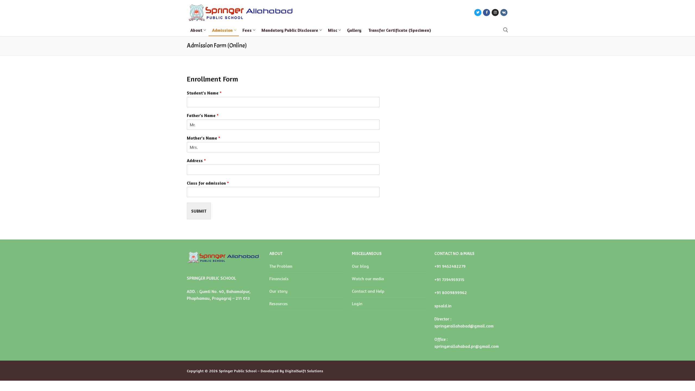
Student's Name (204, 93)
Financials (279, 278)
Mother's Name (203, 138)
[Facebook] (486, 12)
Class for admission (208, 183)
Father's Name (203, 115)
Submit (199, 211)
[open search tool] (505, 30)
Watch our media (368, 278)
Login (357, 303)
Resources (278, 303)
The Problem (280, 266)
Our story (278, 291)
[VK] (503, 12)
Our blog (360, 266)
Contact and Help (368, 291)
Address (196, 160)
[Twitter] (477, 12)
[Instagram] (495, 12)
